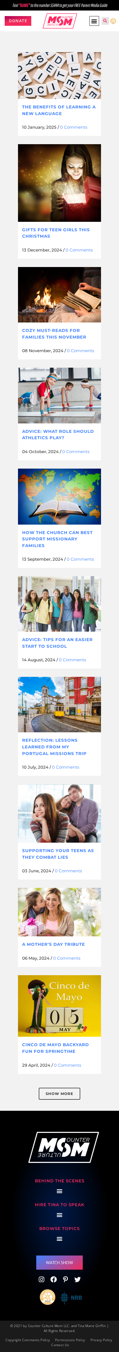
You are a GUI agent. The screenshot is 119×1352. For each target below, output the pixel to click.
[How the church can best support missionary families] (59, 497)
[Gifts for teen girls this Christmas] (59, 183)
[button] (94, 21)
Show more (59, 1093)
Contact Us (60, 1345)
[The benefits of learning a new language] (59, 75)
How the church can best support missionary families (57, 539)
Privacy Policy (101, 1340)
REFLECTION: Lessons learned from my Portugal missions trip (54, 747)
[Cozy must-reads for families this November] (59, 294)
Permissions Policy (70, 1340)
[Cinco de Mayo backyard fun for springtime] (59, 1006)
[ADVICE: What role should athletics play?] (59, 395)
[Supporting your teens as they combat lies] (59, 813)
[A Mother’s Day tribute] (59, 912)
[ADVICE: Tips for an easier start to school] (59, 604)
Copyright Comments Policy (28, 1340)
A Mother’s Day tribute (53, 944)
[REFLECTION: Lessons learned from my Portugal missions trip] (59, 704)
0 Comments (73, 127)
